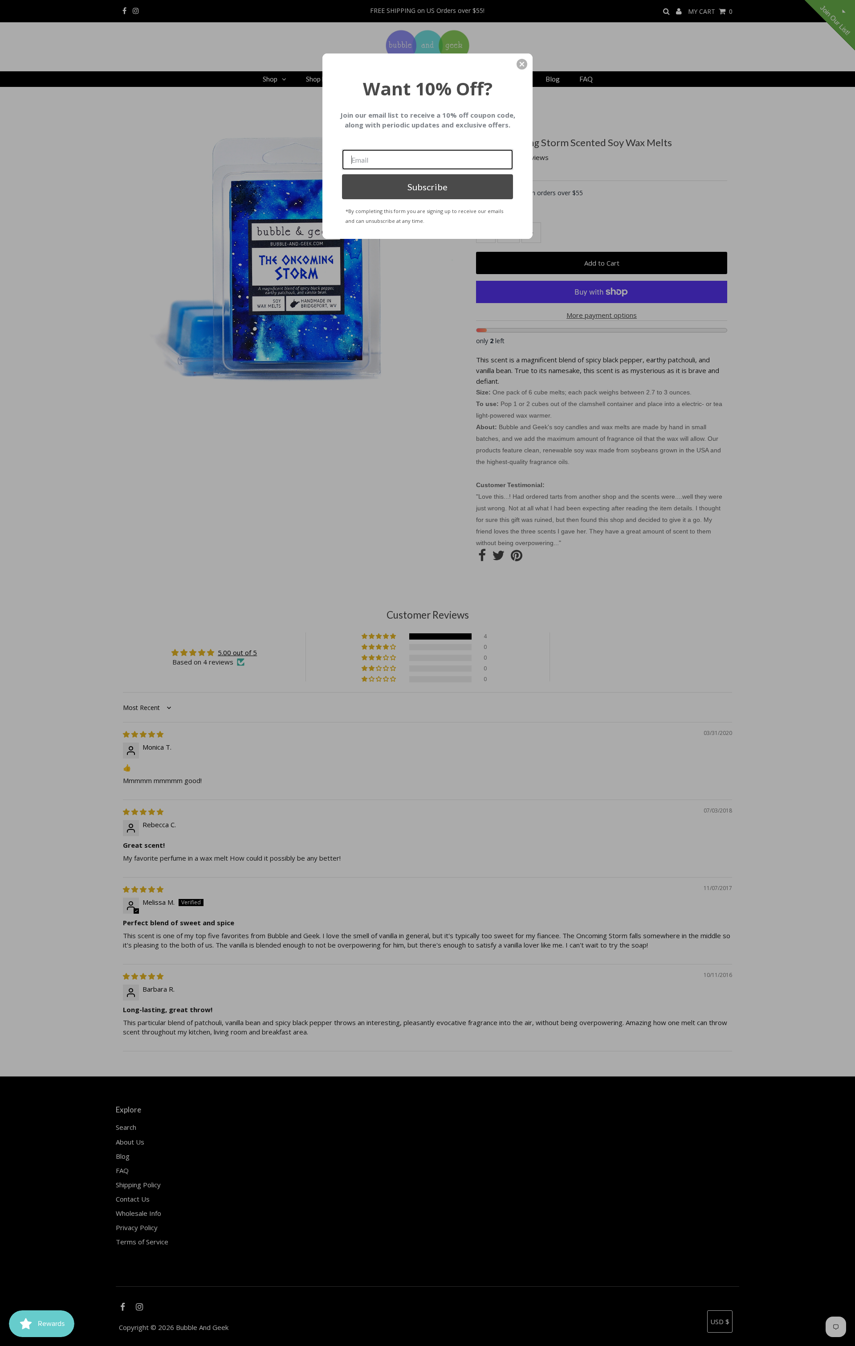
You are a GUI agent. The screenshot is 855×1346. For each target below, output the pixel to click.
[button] (522, 64)
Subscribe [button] (427, 186)
